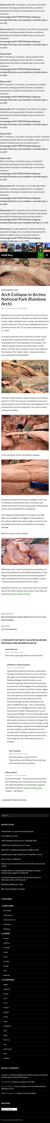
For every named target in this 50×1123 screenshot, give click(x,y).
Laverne (4, 1075)
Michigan (6, 961)
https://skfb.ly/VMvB (21, 594)
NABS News (7, 924)
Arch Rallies (7, 911)
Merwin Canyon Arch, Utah (24, 1082)
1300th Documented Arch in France (15, 845)
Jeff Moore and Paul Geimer (18, 665)
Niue (5, 1044)
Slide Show (7, 929)
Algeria (5, 984)
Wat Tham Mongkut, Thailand (13, 889)
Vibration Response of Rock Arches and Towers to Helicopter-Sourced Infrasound (21, 878)
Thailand (6, 1058)
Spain (5, 1054)
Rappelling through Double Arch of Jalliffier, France (21, 854)
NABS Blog (7, 255)
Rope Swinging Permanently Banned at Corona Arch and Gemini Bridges (23, 617)
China (5, 1003)
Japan (5, 1021)
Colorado (6, 947)
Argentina (6, 989)
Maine (5, 957)
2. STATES (5, 933)
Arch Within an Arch (9, 836)
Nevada (5, 966)
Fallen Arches (7, 290)
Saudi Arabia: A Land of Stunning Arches (17, 831)
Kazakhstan (7, 1026)
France (5, 1017)
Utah (16, 290)
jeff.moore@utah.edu (33, 788)
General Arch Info (9, 920)
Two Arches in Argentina (11, 859)
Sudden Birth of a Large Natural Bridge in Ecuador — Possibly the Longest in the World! (22, 871)
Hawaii (5, 952)
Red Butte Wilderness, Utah (12, 884)
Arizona (6, 938)
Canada (5, 994)
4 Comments (22, 308)
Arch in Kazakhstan (9, 627)
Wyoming (6, 975)
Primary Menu (47, 255)
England (6, 1012)
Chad (5, 998)
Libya (5, 1031)
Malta (5, 1035)
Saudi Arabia (7, 1049)
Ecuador (6, 1007)
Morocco (6, 1040)
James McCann (11, 649)
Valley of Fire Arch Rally (26, 1093)
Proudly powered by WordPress (12, 1120)
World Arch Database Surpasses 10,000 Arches (20, 850)
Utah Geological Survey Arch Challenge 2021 (19, 840)
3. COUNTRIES (7, 980)
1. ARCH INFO (7, 906)
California (6, 943)
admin (13, 308)
